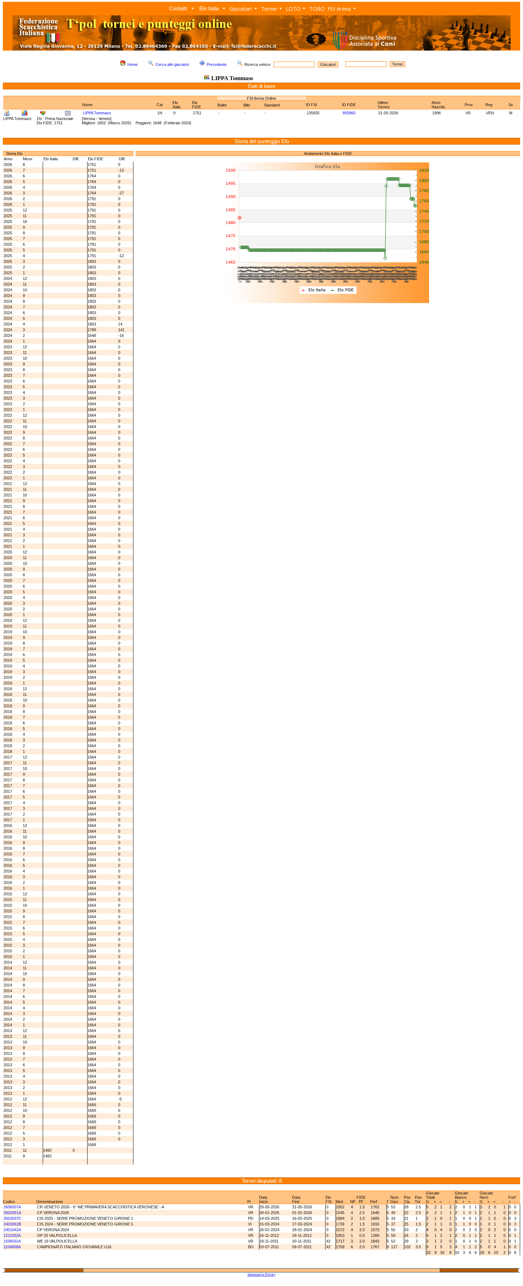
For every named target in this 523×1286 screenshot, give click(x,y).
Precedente (217, 64)
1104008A (12, 1247)
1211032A (12, 1235)
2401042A (12, 1230)
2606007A (12, 1207)
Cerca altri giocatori (172, 64)
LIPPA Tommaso (97, 113)
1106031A (12, 1241)
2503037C (12, 1218)
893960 (349, 113)
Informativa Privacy (262, 1274)
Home (132, 64)
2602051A (12, 1212)
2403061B (12, 1224)
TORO (317, 8)
